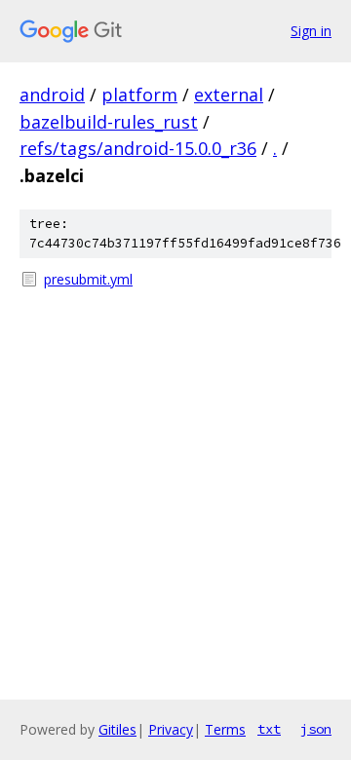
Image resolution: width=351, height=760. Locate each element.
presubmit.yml (88, 279)
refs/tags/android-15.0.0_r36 (138, 148)
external (228, 94)
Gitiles (117, 729)
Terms (225, 729)
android (52, 94)
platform (139, 94)
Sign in (311, 30)
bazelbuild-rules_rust (109, 121)
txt (269, 729)
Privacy (170, 729)
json (316, 729)
